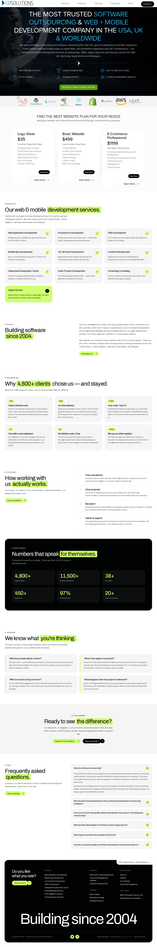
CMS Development (52, 884)
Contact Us (147, 4)
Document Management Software (99, 879)
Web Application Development (56, 875)
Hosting (98, 3)
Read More (44, 172)
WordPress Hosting (97, 898)
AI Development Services (54, 897)
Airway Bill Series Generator (130, 898)
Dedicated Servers (97, 901)
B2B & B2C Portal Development (102, 875)
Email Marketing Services (54, 891)
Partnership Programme (129, 884)
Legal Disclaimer (139, 937)
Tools (130, 3)
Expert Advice (40, 180)
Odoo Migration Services (54, 894)
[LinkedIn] (72, 937)
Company (115, 3)
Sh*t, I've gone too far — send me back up (134, 862)
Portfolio (123, 878)
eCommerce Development (55, 881)
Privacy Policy (121, 937)
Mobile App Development (54, 878)
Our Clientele (125, 881)
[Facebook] (77, 937)
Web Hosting (94, 894)
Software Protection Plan (99, 884)
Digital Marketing (102, 937)
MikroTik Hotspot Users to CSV (131, 895)
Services (65, 3)
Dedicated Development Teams (57, 888)
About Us (123, 875)
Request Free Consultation (78, 87)
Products (81, 3)
